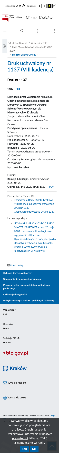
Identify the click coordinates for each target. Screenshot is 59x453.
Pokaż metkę (16, 265)
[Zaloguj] (55, 32)
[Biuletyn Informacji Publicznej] (29, 355)
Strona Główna (19, 43)
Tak (24, 449)
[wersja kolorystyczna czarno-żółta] (49, 6)
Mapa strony (9, 310)
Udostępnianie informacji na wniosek (22, 279)
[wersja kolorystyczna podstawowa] (40, 6)
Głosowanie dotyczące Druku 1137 (34, 211)
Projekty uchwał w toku (24, 55)
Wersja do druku (17, 397)
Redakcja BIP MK (11, 338)
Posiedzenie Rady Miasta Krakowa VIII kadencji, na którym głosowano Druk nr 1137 (34, 204)
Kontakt (7, 343)
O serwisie (8, 324)
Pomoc (6, 328)
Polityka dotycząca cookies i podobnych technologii (29, 301)
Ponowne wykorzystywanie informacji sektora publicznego (26, 287)
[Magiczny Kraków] (29, 370)
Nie (34, 449)
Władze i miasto (39, 43)
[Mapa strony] (38, 32)
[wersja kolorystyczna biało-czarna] (44, 6)
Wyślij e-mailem (16, 382)
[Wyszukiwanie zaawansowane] (22, 31)
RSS (5, 314)
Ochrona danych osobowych (17, 273)
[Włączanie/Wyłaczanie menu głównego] (4, 31)
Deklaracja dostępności (15, 295)
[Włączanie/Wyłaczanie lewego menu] (4, 46)
